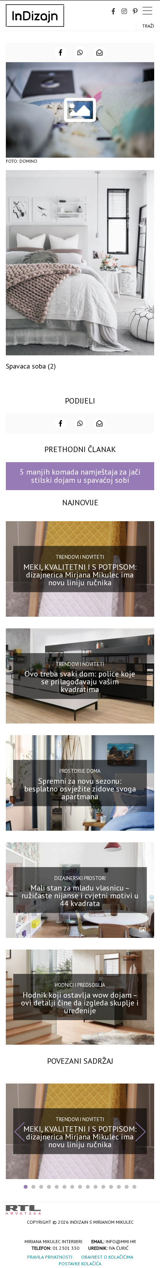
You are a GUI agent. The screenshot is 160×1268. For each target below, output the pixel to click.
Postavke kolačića (80, 1263)
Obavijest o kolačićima (107, 1257)
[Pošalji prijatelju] (99, 52)
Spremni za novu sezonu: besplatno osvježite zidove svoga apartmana (80, 788)
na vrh (146, 1207)
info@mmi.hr (121, 1241)
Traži (148, 26)
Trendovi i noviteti (80, 557)
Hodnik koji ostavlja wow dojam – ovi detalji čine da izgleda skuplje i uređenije (80, 1003)
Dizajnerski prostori (80, 878)
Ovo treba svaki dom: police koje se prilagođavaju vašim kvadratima (79, 681)
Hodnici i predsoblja (80, 985)
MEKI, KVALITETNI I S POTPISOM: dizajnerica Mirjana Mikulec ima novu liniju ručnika (80, 574)
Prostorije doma (80, 771)
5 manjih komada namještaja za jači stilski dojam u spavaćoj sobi (80, 476)
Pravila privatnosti (49, 1257)
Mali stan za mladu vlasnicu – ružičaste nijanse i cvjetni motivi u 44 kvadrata (80, 895)
